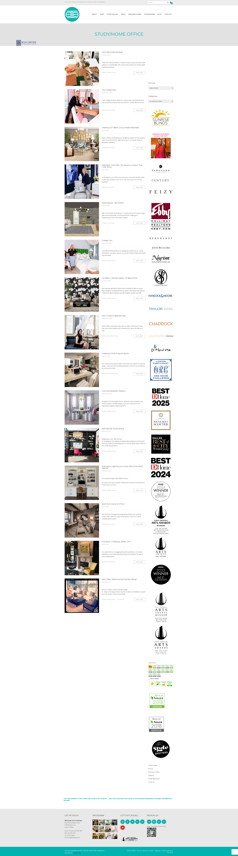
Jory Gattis (111, 148)
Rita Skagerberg (113, 373)
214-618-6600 (71, 833)
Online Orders (152, 765)
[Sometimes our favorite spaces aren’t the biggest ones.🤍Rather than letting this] (114, 829)
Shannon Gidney (113, 336)
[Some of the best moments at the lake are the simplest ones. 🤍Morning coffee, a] (108, 822)
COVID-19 (151, 782)
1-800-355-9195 (77, 831)
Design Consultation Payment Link (156, 826)
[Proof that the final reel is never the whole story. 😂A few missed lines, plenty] (114, 822)
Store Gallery (112, 14)
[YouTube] (122, 827)
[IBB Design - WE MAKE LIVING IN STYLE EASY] (72, 14)
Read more (139, 73)
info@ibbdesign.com (74, 837)
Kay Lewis (111, 187)
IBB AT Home (112, 72)
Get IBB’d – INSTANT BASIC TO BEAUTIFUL (120, 278)
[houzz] (142, 821)
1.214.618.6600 (101, 2)
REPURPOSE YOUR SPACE (113, 429)
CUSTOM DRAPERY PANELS (113, 391)
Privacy (150, 769)
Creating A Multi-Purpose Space (115, 353)
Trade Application (154, 779)
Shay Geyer (111, 110)
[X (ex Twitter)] (137, 821)
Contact (168, 14)
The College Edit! (109, 90)
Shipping (151, 775)
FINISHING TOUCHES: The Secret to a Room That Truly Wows (122, 166)
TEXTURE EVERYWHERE (112, 52)
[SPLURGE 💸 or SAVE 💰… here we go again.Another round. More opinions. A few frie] (114, 836)
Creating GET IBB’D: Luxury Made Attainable (120, 128)
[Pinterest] (132, 821)
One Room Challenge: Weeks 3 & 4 (116, 542)
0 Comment (120, 599)
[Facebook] (127, 821)
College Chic (107, 241)
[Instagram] (122, 821)
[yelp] (149, 821)
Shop (102, 14)
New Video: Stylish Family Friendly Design (119, 579)
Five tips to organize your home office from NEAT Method (122, 467)
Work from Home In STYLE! (113, 504)
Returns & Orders (153, 772)
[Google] (154, 821)
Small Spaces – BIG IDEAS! (113, 203)
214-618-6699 (71, 835)
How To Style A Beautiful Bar (114, 316)
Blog (160, 14)
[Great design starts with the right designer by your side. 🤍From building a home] (102, 829)
